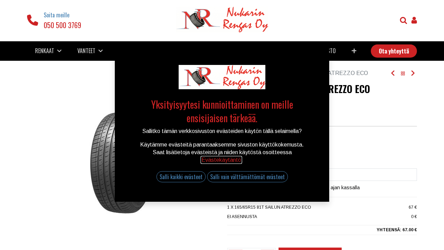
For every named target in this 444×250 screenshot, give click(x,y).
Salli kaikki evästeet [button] (181, 177)
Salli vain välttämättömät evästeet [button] (247, 177)
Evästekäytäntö (221, 160)
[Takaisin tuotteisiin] (403, 73)
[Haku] (403, 21)
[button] (353, 50)
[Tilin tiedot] (414, 21)
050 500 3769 (62, 25)
